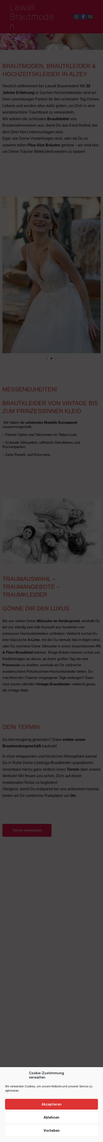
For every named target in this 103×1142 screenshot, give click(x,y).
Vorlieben (52, 1130)
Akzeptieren (51, 1104)
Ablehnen (51, 1117)
